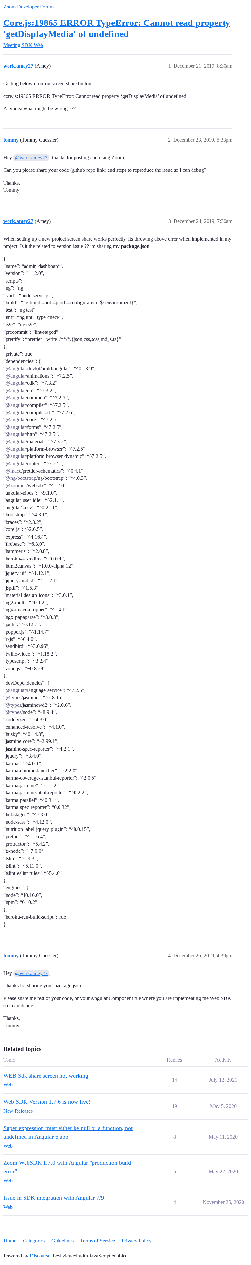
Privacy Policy (137, 1240)
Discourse (40, 1255)
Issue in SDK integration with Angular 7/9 (53, 1197)
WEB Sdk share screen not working (45, 1075)
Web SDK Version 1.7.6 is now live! (47, 1101)
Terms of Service (97, 1240)
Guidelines (62, 1240)
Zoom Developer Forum (28, 6)
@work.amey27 (31, 157)
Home (10, 1240)
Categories (34, 1240)
